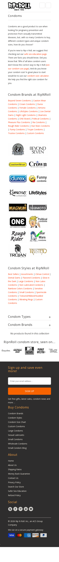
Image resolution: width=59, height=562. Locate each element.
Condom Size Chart (17, 422)
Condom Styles (15, 417)
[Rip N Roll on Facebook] (15, 509)
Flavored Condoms (31, 277)
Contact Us (13, 478)
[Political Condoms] (38, 227)
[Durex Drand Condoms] (18, 184)
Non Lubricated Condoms (31, 285)
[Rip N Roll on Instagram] (26, 509)
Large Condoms (25, 281)
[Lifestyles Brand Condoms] (38, 198)
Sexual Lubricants (16, 435)
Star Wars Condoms (40, 125)
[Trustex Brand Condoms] (38, 256)
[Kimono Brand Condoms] (18, 198)
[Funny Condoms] (38, 184)
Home (11, 460)
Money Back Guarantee (19, 473)
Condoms (15, 16)
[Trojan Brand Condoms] (18, 256)
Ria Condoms (38, 122)
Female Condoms (27, 107)
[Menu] (42, 5)
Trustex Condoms (16, 133)
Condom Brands (15, 413)
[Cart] (48, 5)
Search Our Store (16, 486)
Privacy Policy (14, 482)
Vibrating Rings (26, 299)
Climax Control (42, 274)
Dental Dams (14, 277)
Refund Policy (14, 495)
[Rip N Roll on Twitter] (10, 509)
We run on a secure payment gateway (25, 529)
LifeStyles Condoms (28, 111)
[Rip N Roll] (19, 7)
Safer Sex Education (17, 491)
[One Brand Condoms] (18, 227)
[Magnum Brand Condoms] (18, 213)
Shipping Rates (15, 469)
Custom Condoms (35, 133)
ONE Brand (24, 118)
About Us (12, 465)
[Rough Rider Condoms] (18, 242)
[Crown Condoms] (38, 170)
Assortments (27, 274)
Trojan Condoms (35, 129)
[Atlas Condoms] (18, 155)
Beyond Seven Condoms (19, 100)
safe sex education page (35, 54)
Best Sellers (13, 274)
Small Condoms (26, 292)
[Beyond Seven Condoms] (38, 155)
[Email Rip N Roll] (31, 509)
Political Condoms (40, 118)
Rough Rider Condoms (18, 125)
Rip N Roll (19, 521)
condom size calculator (38, 75)
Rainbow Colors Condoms (20, 288)
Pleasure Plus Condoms (19, 122)
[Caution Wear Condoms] (18, 170)
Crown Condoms (27, 104)
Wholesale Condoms (17, 443)
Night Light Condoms (26, 115)
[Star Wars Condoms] (38, 242)
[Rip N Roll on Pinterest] (20, 509)
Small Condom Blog (17, 448)
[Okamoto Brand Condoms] (38, 213)
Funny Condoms (17, 129)
